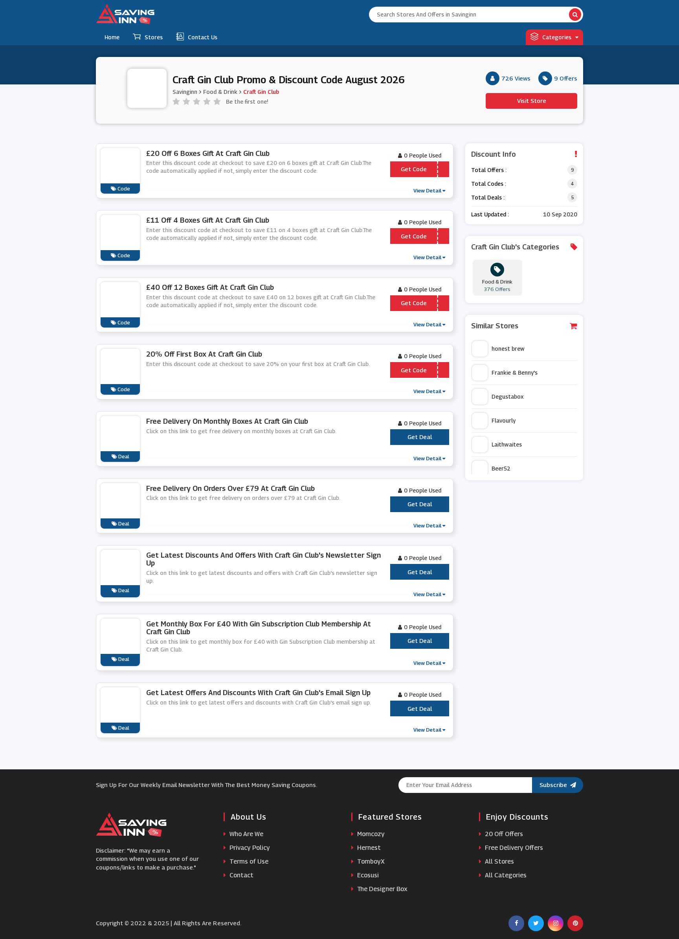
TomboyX (370, 861)
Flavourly (504, 420)
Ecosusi (367, 875)
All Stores (498, 861)
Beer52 (501, 468)
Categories (556, 37)
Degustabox (508, 396)
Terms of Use (248, 861)
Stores (154, 37)
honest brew (508, 348)
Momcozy (370, 834)
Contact (240, 875)
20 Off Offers (503, 834)
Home (112, 37)
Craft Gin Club (261, 91)
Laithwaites (507, 444)
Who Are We (245, 834)
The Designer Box (381, 889)
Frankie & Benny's (515, 372)
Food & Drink (220, 91)
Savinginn (185, 91)
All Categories (505, 875)
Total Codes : (488, 183)
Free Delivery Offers (513, 847)
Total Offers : (488, 170)
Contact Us (202, 37)
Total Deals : (488, 197)
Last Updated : (490, 214)
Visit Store (531, 100)
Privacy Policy (249, 847)
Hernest (368, 847)
